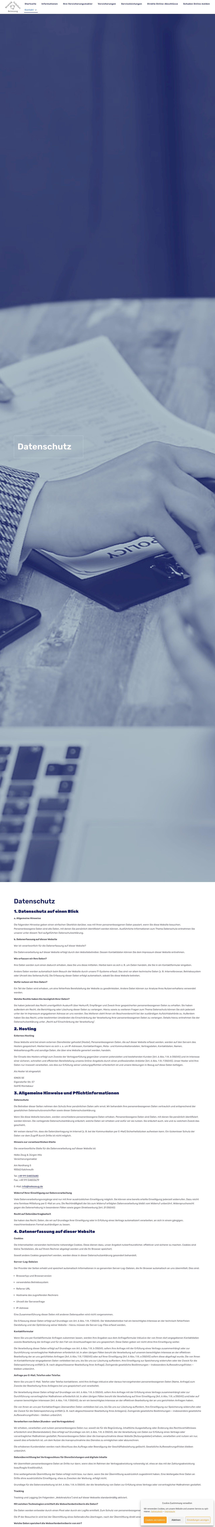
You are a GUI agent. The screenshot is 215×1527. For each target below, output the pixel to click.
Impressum (170, 1511)
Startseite (30, 4)
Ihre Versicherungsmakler (78, 4)
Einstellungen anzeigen (198, 1520)
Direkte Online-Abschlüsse (162, 4)
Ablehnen (176, 1520)
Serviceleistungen (131, 4)
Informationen (50, 4)
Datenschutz (156, 1511)
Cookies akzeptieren (155, 1520)
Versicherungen (107, 4)
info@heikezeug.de (32, 1186)
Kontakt (29, 10)
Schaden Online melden (196, 4)
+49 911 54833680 (28, 1176)
